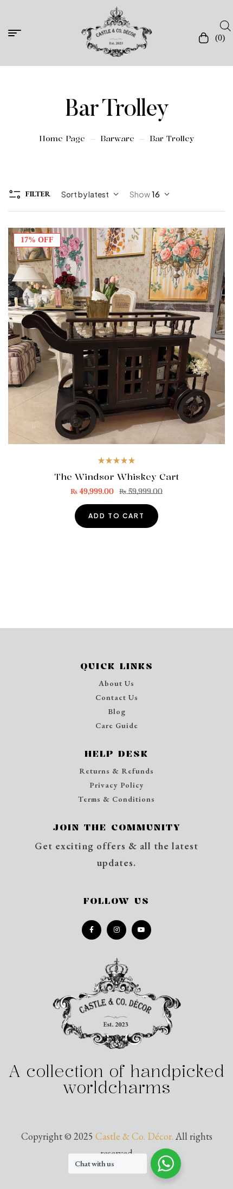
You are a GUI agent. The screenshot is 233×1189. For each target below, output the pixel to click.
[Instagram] (116, 930)
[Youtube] (141, 930)
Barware (117, 138)
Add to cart (116, 516)
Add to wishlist (87, 336)
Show (140, 194)
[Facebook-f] (91, 930)
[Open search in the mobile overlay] (222, 25)
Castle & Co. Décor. (134, 1136)
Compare (146, 336)
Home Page (62, 138)
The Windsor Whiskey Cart (116, 477)
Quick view (117, 336)
